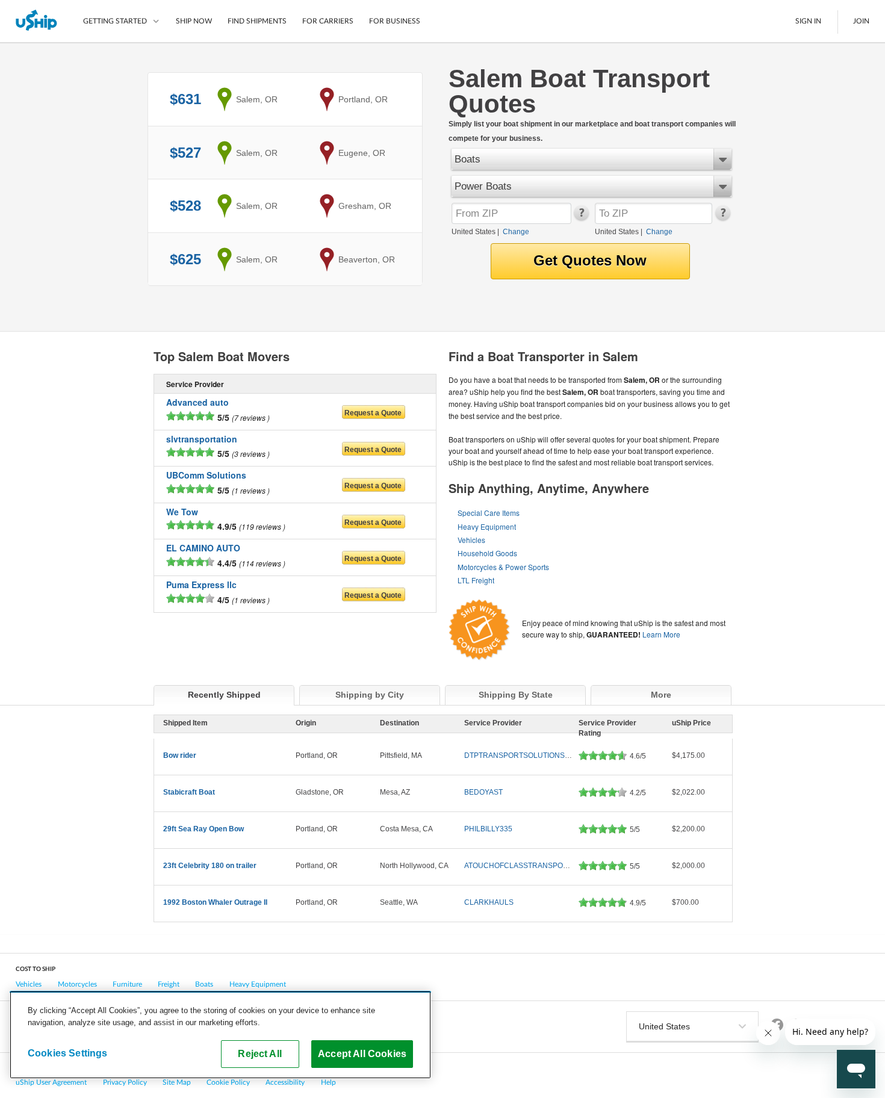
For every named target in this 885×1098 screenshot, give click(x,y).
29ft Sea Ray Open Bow (203, 829)
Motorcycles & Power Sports (503, 567)
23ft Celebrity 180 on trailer (209, 865)
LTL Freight (476, 580)
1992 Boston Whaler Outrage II (215, 902)
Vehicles (471, 540)
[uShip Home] (37, 21)
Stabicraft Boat (189, 792)
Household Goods (487, 553)
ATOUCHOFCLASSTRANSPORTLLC (525, 865)
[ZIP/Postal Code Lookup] (580, 218)
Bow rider (179, 755)
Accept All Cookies (362, 1053)
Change (516, 232)
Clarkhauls (489, 902)
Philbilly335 (488, 829)
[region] (220, 1035)
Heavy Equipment (487, 526)
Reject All (260, 1053)
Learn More (661, 634)
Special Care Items (489, 512)
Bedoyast (483, 792)
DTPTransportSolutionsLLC (521, 755)
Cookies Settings (68, 1052)
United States (473, 232)
